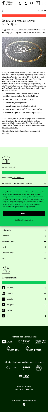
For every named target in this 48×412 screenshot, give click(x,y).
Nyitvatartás (6, 230)
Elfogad (24, 213)
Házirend (5, 236)
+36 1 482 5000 (18, 178)
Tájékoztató (29, 389)
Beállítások (19, 389)
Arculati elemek (8, 253)
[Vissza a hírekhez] (3, 11)
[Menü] (44, 3)
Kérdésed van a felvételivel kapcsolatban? (17, 183)
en (38, 3)
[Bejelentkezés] (19, 3)
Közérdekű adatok (8, 241)
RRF (3, 258)
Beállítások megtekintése (24, 220)
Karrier (4, 247)
